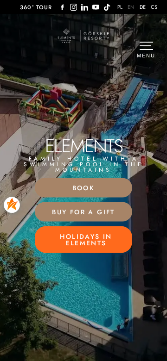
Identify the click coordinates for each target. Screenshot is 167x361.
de (143, 7)
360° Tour (36, 7)
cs (154, 7)
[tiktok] (107, 7)
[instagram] (74, 7)
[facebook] (62, 7)
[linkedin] (85, 7)
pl (120, 7)
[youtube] (96, 7)
